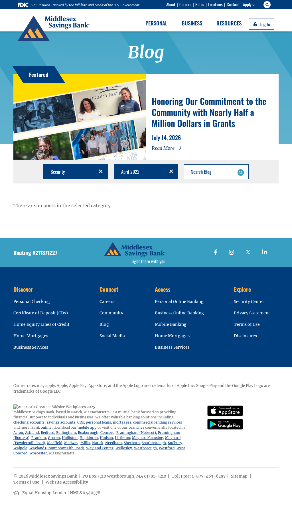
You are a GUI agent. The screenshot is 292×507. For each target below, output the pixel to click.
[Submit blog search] (240, 171)
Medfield (54, 443)
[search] (267, 4)
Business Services (30, 347)
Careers (185, 4)
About (170, 4)
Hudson (106, 438)
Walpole (20, 448)
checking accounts (28, 422)
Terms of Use (247, 324)
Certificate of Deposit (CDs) (40, 313)
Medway (71, 443)
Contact (233, 4)
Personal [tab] (156, 23)
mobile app (87, 427)
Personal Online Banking (179, 301)
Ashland (32, 432)
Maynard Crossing (147, 438)
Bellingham (66, 432)
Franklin (38, 438)
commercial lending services (157, 422)
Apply (247, 4)
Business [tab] (192, 23)
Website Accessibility (67, 482)
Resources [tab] (229, 23)
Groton (54, 438)
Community (111, 313)
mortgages (122, 422)
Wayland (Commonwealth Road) (56, 448)
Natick (97, 443)
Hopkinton (89, 438)
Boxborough (88, 432)
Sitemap (239, 476)
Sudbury (175, 443)
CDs (80, 422)
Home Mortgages (30, 335)
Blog (104, 324)
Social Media (112, 335)
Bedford (47, 432)
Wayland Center (99, 448)
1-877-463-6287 (209, 476)
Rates (199, 4)
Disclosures (245, 335)
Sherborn (132, 443)
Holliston (70, 438)
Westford (167, 448)
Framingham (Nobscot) (136, 432)
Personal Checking (31, 301)
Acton (18, 432)
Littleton (122, 438)
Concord (107, 432)
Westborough (145, 448)
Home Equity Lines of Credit (41, 324)
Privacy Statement (252, 313)
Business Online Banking (179, 313)
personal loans (98, 422)
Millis (85, 443)
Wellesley (123, 448)
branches (136, 427)
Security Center (249, 301)
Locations (215, 4)
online (46, 427)
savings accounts (60, 422)
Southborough (154, 443)
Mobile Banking (170, 324)
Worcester (38, 453)
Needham (113, 443)
